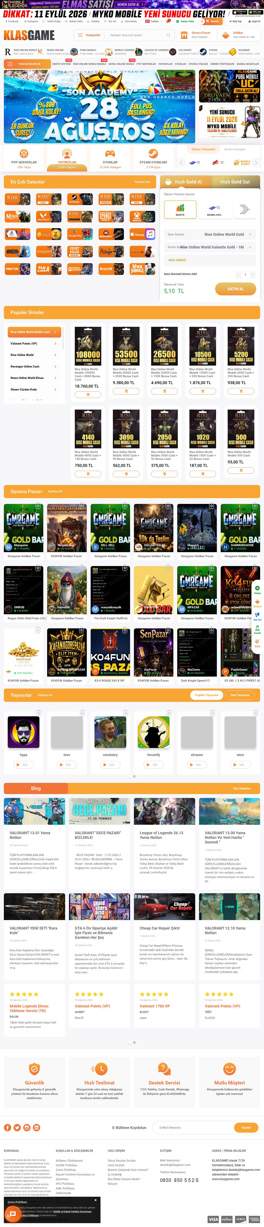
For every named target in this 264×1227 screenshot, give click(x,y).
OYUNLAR (180, 64)
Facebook (13, 21)
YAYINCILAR (165, 64)
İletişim (113, 1184)
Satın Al (235, 288)
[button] (67, 138)
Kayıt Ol (256, 21)
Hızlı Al (188, 182)
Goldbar (95, 21)
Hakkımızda (63, 1193)
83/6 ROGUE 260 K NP (109, 680)
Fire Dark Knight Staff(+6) (111, 618)
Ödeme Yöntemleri (203, 149)
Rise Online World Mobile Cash (30, 332)
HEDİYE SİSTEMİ (61, 62)
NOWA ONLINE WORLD (121, 62)
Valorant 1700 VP (155, 1006)
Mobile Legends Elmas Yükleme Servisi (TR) (29, 1008)
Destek (257, 633)
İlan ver (112, 21)
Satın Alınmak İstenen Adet (180, 273)
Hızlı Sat (235, 182)
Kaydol (246, 1127)
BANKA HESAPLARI (248, 64)
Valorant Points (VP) (24, 343)
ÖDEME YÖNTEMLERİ (222, 64)
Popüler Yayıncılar (206, 695)
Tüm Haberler (241, 788)
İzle (25, 764)
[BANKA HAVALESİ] (195, 162)
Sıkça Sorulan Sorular (122, 1160)
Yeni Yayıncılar (240, 695)
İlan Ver (257, 620)
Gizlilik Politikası (66, 1165)
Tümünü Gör (142, 182)
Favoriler (38, 506)
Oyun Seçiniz (176, 234)
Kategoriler (93, 35)
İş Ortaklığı (115, 1174)
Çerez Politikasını (30, 1215)
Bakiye (257, 593)
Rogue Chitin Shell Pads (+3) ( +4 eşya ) (30, 618)
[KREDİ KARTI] (219, 162)
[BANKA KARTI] (242, 162)
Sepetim (210, 21)
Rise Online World (22, 355)
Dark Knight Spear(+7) (195, 680)
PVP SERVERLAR (146, 64)
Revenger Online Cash (25, 366)
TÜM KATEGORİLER (29, 64)
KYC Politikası (65, 1184)
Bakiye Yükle (76, 21)
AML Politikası (65, 1188)
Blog (36, 788)
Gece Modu (131, 21)
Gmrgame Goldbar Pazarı (24, 556)
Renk (257, 646)
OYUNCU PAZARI (198, 64)
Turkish (154, 21)
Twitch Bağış (53, 21)
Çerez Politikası (66, 1170)
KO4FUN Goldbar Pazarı (66, 556)
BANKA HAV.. (214, 214)
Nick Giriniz (177, 260)
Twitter (17, 1127)
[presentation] (181, 162)
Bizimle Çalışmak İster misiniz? (128, 1170)
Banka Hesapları (235, 149)
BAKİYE (180, 214)
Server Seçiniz (177, 247)
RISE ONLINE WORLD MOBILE (89, 62)
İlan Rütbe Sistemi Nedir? (124, 1179)
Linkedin (36, 1127)
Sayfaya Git (55, 491)
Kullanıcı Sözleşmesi (69, 1160)
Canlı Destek (116, 1165)
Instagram (32, 21)
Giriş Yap (237, 21)
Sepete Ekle (88, 394)
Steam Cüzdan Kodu (24, 389)
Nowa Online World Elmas (27, 378)
